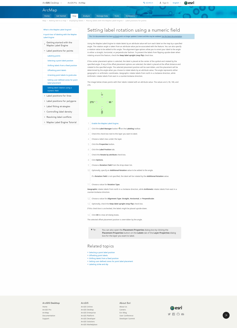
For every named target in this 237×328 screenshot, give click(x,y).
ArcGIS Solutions (88, 321)
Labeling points (54, 56)
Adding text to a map (57, 20)
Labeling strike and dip (98, 264)
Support (45, 318)
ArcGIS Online (87, 307)
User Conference (126, 315)
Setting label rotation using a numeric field (60, 89)
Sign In (166, 3)
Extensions (130, 16)
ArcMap (82, 3)
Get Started (61, 16)
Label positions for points (135, 20)
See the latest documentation (172, 36)
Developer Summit (127, 318)
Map (74, 16)
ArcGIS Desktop (87, 309)
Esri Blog (123, 312)
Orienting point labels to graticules (62, 75)
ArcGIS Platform (87, 315)
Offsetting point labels (57, 70)
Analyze (86, 16)
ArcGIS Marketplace (89, 324)
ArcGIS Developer (88, 318)
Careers (122, 309)
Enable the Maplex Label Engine (105, 123)
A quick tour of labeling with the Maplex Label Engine (60, 36)
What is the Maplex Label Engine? (57, 29)
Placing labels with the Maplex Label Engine (104, 20)
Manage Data (102, 16)
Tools (117, 16)
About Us (123, 307)
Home (46, 16)
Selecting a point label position (60, 60)
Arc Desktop (50, 2)
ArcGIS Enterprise (88, 312)
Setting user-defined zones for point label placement (63, 81)
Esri (189, 3)
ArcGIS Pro (72, 3)
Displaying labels (76, 20)
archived (116, 36)
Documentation (48, 315)
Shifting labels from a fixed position (62, 65)
